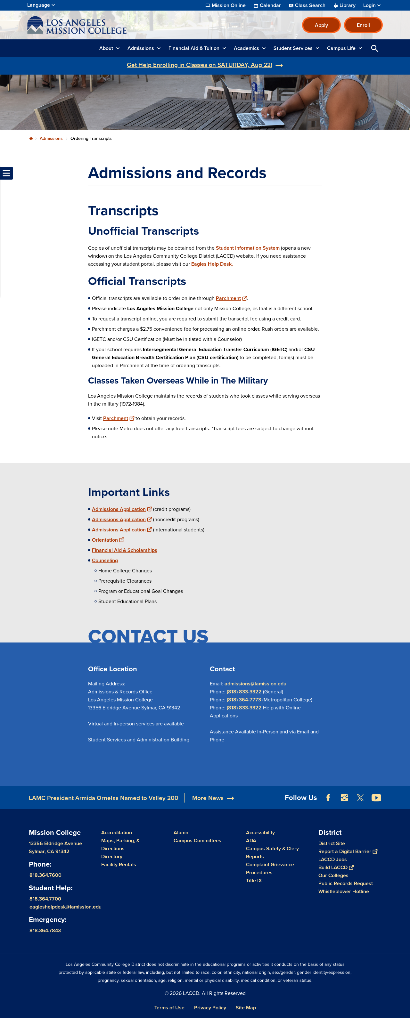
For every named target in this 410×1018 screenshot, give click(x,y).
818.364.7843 (45, 930)
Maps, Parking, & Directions (120, 844)
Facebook (328, 798)
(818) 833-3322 (244, 691)
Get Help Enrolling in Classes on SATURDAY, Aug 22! (199, 64)
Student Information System (247, 248)
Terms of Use (169, 1007)
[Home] (96, 25)
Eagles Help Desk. (212, 264)
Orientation (105, 540)
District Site (331, 843)
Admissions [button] (140, 48)
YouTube (376, 798)
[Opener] (403, 802)
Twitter (360, 798)
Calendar (270, 5)
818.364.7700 (45, 898)
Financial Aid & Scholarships (124, 550)
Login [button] (369, 5)
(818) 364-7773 (244, 699)
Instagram (344, 798)
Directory (111, 856)
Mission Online (229, 5)
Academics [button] (246, 48)
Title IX (254, 880)
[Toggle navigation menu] (6, 173)
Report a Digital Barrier (344, 851)
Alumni (182, 832)
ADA (251, 840)
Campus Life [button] (341, 48)
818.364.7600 (45, 875)
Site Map (246, 1007)
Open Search (375, 48)
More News (208, 798)
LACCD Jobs (332, 859)
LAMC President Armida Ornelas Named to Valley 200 (103, 798)
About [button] (106, 48)
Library (348, 5)
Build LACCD (333, 867)
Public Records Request (345, 883)
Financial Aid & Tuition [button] (193, 48)
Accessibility (260, 832)
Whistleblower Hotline (343, 891)
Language (38, 5)
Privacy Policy (210, 1007)
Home (31, 138)
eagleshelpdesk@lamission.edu (65, 906)
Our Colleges (333, 875)
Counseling (105, 560)
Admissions (51, 138)
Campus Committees (197, 840)
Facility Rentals (118, 864)
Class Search (310, 5)
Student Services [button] (293, 48)
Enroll (363, 25)
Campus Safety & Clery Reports (272, 852)
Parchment (228, 298)
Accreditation (116, 832)
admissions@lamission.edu (255, 683)
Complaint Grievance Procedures (270, 868)
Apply (321, 25)
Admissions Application (119, 509)
